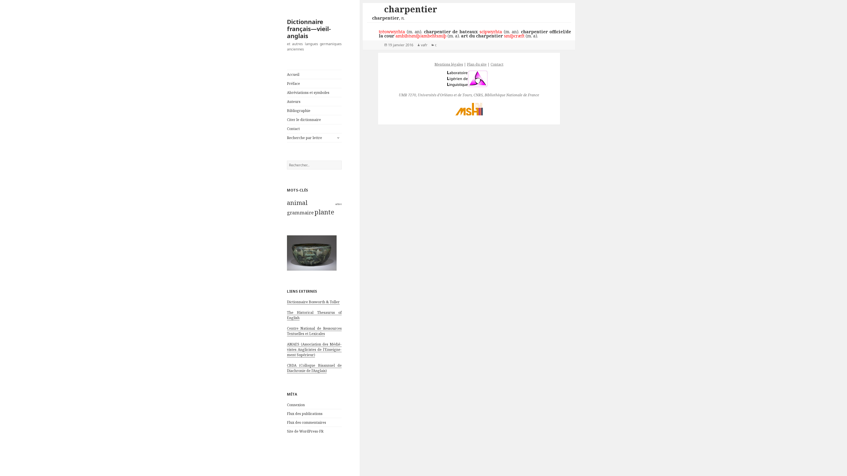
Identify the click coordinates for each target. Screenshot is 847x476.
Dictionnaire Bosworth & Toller (313, 301)
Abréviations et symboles (308, 92)
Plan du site (477, 64)
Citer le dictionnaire (304, 119)
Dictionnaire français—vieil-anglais (309, 29)
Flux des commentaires (306, 422)
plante (324, 212)
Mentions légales (449, 64)
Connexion (296, 404)
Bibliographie (298, 110)
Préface (293, 83)
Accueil (293, 74)
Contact (293, 128)
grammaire (300, 212)
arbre (338, 204)
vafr (424, 45)
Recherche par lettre (304, 137)
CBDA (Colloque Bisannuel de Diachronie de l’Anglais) (314, 368)
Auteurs (293, 101)
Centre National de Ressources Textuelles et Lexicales (314, 331)
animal (297, 202)
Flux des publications (304, 413)
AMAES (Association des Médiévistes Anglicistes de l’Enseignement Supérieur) (314, 349)
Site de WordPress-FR (305, 431)
